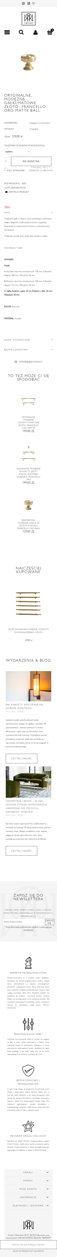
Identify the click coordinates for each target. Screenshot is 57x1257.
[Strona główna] (28, 18)
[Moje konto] (36, 32)
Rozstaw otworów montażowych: (24, 145)
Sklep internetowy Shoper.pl (28, 1251)
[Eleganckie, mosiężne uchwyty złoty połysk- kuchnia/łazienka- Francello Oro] (28, 454)
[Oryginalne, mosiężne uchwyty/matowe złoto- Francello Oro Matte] (28, 403)
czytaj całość (21, 758)
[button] (7, 32)
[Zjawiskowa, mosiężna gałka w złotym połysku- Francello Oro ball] (28, 506)
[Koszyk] (50, 32)
